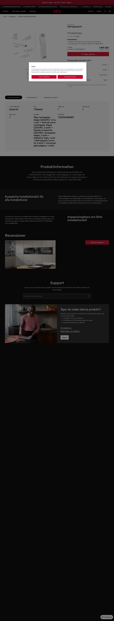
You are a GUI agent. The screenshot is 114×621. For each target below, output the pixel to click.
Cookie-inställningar (44, 76)
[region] (58, 72)
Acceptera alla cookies (70, 76)
